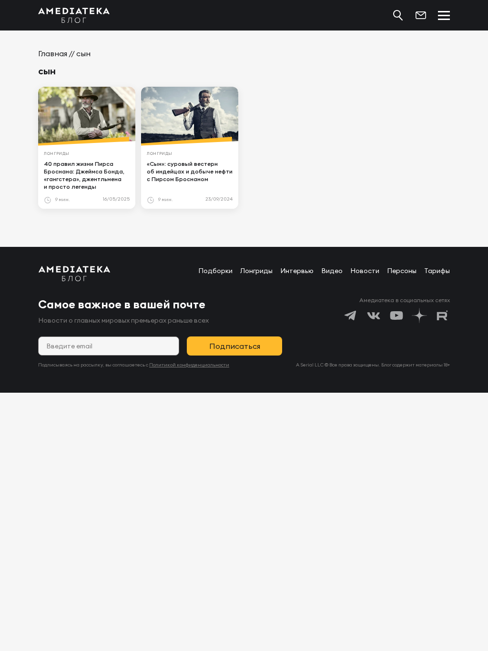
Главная (52, 53)
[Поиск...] (398, 15)
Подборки (215, 270)
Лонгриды (256, 270)
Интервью (297, 270)
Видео (332, 270)
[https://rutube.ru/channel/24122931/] (442, 315)
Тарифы (437, 270)
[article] (86, 148)
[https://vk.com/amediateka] (373, 315)
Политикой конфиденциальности (189, 365)
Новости (364, 270)
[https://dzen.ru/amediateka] (419, 315)
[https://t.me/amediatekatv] (350, 315)
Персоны (402, 270)
